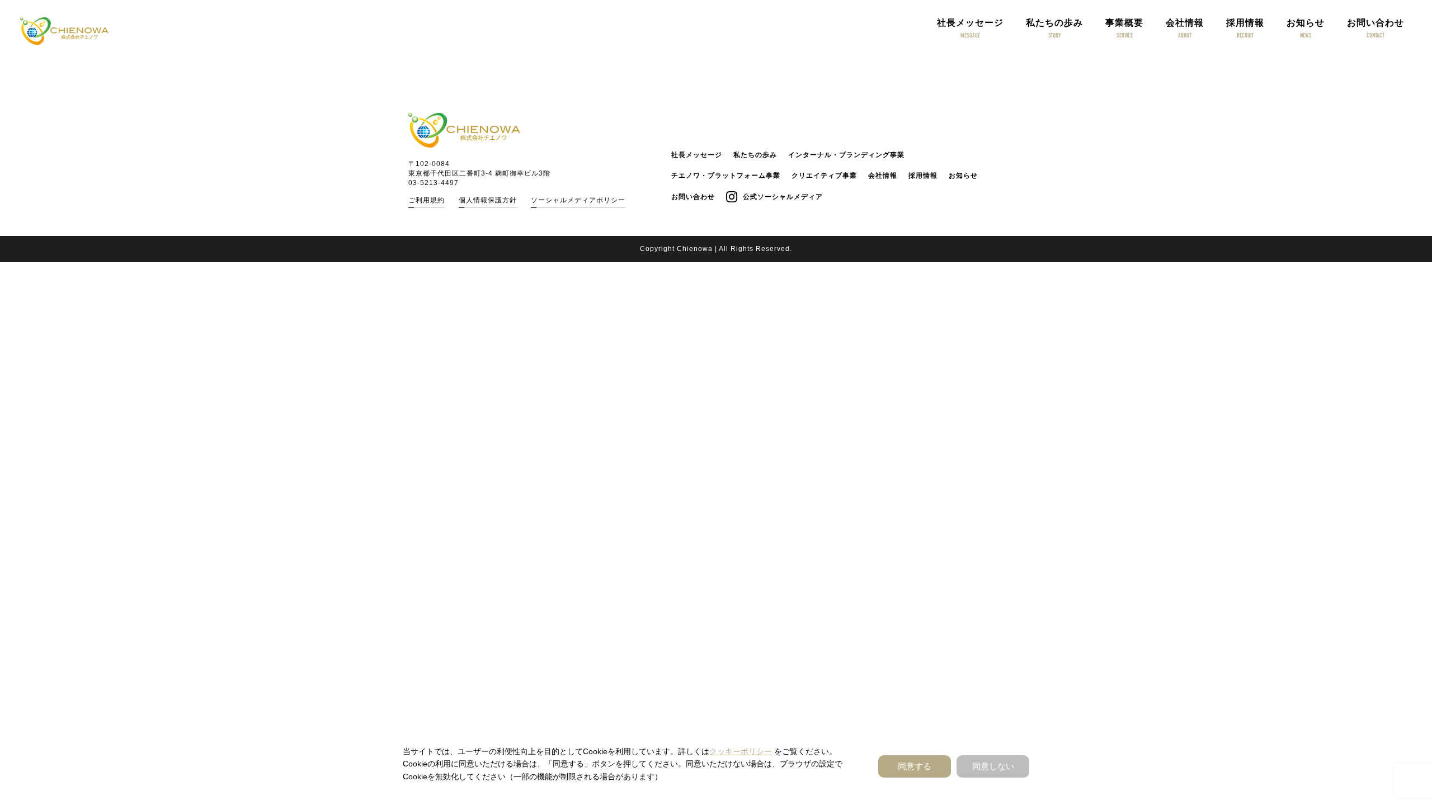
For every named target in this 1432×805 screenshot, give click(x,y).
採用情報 (923, 175)
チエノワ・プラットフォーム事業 (725, 175)
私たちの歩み (755, 155)
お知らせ (963, 175)
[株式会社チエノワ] (64, 31)
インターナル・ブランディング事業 (846, 155)
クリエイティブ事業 (824, 175)
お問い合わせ (693, 197)
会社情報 (882, 175)
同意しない (993, 766)
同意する (914, 766)
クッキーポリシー (740, 751)
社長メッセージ (696, 155)
